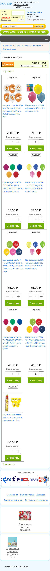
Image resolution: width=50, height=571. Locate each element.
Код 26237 (13, 310)
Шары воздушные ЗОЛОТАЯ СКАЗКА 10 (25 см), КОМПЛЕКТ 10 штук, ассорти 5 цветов (34, 264)
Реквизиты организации (36, 500)
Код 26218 (13, 155)
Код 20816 (13, 387)
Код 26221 (13, 78)
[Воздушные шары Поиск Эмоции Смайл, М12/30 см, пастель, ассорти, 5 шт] (12, 403)
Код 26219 (13, 232)
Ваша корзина (34, 12)
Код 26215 (36, 78)
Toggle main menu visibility (46, 39)
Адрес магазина (18, 31)
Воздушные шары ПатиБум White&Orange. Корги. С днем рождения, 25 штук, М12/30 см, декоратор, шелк (13, 111)
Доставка (31, 31)
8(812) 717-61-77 (21, 5)
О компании (12, 495)
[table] (46, 66)
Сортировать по (40, 63)
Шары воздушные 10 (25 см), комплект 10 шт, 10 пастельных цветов (35, 108)
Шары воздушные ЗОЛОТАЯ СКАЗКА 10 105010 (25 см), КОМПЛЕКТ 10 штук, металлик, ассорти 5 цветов (12, 343)
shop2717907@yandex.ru (23, 7)
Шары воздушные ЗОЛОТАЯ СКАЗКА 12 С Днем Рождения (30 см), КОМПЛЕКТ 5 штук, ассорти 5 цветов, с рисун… (13, 266)
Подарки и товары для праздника (25, 516)
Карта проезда (27, 495)
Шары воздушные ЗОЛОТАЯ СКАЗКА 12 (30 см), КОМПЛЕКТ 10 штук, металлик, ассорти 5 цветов (13, 186)
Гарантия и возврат (13, 500)
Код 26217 (36, 155)
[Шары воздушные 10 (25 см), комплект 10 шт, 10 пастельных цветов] (35, 94)
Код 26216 (36, 232)
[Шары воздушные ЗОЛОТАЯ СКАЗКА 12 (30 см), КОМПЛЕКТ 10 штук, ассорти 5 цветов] (35, 171)
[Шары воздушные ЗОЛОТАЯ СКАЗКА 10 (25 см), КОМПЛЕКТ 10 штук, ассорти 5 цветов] (35, 248)
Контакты (41, 31)
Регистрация (5, 18)
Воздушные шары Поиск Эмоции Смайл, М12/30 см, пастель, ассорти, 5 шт (12, 417)
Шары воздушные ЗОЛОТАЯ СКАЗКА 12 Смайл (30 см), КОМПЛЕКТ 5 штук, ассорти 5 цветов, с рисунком (35, 341)
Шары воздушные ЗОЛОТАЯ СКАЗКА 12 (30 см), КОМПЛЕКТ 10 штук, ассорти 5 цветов (34, 186)
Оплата (5, 31)
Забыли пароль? (6, 20)
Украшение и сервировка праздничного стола (13, 542)
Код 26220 (36, 310)
